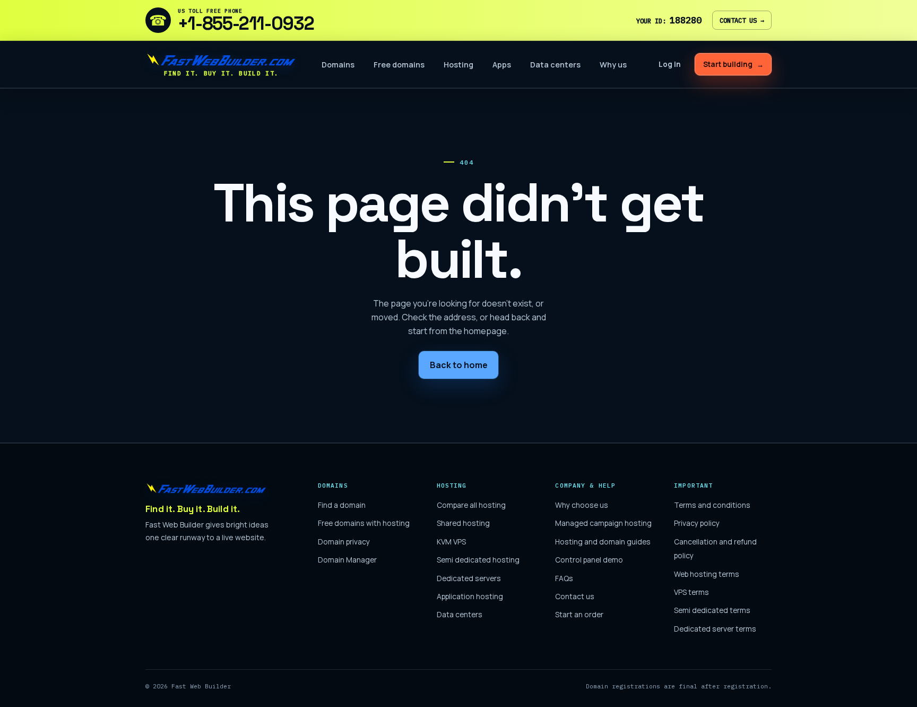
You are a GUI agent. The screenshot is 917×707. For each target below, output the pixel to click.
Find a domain (342, 505)
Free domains (399, 64)
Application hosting (470, 596)
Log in (670, 64)
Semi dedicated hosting (478, 560)
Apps (501, 64)
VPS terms (691, 592)
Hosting (458, 64)
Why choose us (581, 505)
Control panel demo (589, 560)
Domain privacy (344, 541)
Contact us (742, 20)
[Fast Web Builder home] (206, 488)
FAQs (564, 578)
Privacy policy (697, 523)
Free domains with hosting (364, 523)
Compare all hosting (471, 505)
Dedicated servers (469, 578)
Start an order (579, 614)
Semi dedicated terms (712, 610)
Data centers (555, 64)
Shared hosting (463, 523)
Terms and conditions (712, 505)
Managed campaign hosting (603, 523)
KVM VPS (451, 541)
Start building (733, 64)
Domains (338, 64)
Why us (613, 64)
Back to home (459, 365)
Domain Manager (347, 560)
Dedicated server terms (715, 629)
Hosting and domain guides (603, 541)
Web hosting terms (706, 574)
